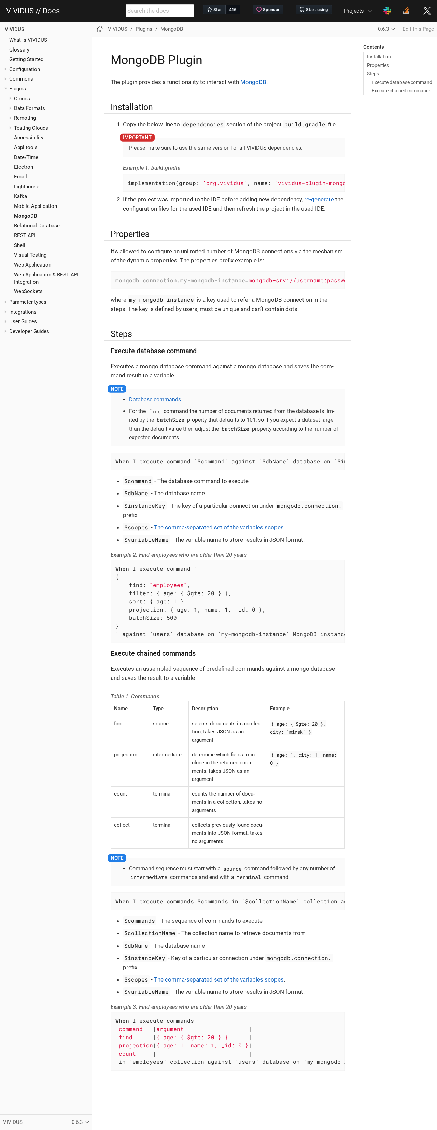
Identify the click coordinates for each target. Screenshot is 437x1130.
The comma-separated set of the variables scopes (219, 527)
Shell (19, 245)
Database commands (155, 399)
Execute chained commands (401, 91)
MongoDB (25, 216)
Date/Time (26, 157)
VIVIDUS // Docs (33, 11)
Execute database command (402, 82)
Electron (23, 167)
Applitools (26, 147)
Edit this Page (418, 29)
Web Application (32, 265)
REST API (25, 235)
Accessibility (28, 137)
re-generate (319, 199)
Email (20, 177)
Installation (379, 56)
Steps (373, 73)
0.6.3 (383, 29)
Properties (378, 65)
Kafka (20, 196)
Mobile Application (35, 206)
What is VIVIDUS (28, 40)
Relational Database (37, 226)
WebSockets (28, 291)
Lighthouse (26, 186)
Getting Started (26, 59)
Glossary (19, 49)
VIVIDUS (14, 29)
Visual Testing (30, 255)
